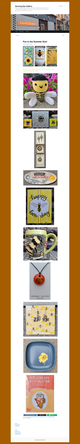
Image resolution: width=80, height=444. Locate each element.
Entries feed (17, 431)
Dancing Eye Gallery (23, 6)
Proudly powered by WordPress (40, 439)
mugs (43, 416)
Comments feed (18, 432)
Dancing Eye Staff (51, 416)
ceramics (32, 416)
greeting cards (36, 416)
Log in (16, 430)
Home (16, 31)
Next (63, 35)
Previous (17, 35)
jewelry (40, 416)
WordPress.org (18, 434)
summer (45, 416)
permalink (29, 417)
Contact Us (27, 31)
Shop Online (21, 31)
